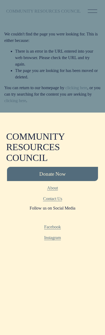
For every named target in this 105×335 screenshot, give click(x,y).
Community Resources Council (43, 11)
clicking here (76, 87)
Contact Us (52, 198)
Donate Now (52, 174)
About (52, 188)
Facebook (52, 227)
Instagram (52, 237)
